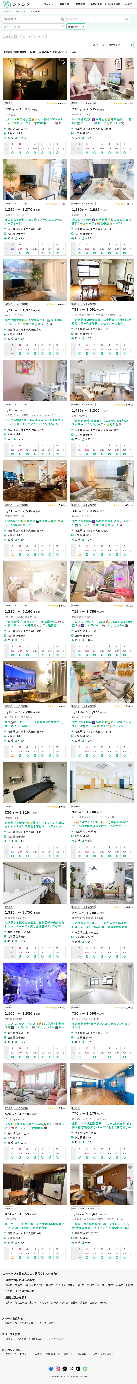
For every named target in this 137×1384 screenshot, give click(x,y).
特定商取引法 (53, 1354)
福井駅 (8, 1302)
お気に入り (96, 4)
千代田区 (60, 1285)
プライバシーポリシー (17, 1354)
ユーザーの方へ (47, 1323)
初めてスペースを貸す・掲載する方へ (25, 1338)
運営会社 (68, 1354)
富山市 (81, 1285)
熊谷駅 (74, 1302)
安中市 (18, 1285)
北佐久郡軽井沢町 (24, 1291)
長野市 (129, 1285)
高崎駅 (64, 1302)
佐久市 (8, 1291)
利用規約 (37, 1354)
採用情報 (81, 1354)
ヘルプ (128, 4)
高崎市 (8, 1285)
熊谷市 (49, 1285)
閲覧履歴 (80, 4)
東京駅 (103, 1302)
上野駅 (93, 1302)
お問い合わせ (108, 1354)
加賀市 (110, 1285)
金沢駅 (32, 1302)
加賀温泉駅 (21, 1302)
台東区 (71, 1285)
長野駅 (54, 1302)
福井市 (119, 1285)
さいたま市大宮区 (34, 1285)
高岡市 (90, 1285)
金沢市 (100, 1285)
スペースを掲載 (112, 4)
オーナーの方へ (57, 1338)
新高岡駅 (43, 1302)
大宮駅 (83, 1302)
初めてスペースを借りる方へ (20, 1323)
